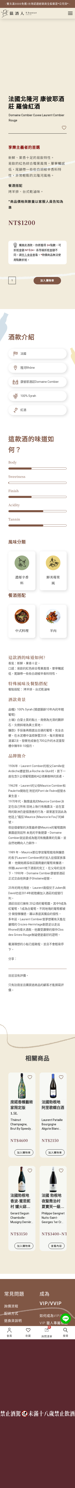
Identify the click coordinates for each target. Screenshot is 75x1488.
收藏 (28, 1336)
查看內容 (56, 1246)
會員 (9, 1336)
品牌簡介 (17, 756)
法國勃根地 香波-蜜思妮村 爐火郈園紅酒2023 (20, 1201)
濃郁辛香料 (22, 580)
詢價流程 (11, 1306)
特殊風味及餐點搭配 (28, 683)
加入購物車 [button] (24, 1152)
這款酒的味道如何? (26, 657)
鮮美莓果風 (53, 580)
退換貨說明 (13, 1321)
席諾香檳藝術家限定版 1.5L (21, 1107)
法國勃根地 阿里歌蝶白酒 (53, 1105)
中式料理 (22, 630)
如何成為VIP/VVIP (54, 1316)
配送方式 (11, 1313)
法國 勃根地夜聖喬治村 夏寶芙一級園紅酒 (53, 1201)
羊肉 (53, 630)
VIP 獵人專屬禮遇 (54, 1323)
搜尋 (65, 1336)
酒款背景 (17, 699)
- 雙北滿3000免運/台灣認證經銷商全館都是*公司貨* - (37, 3)
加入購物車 (47, 280)
